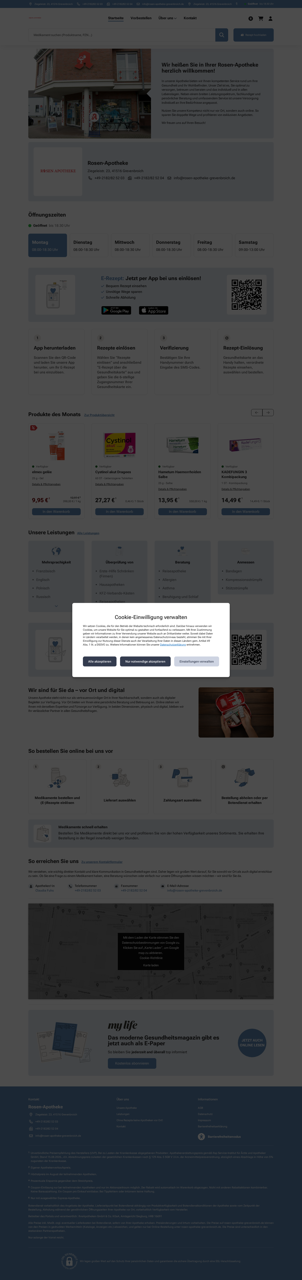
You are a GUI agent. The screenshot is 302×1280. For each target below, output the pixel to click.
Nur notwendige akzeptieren (145, 661)
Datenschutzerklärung (173, 644)
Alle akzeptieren (99, 661)
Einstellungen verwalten (197, 661)
